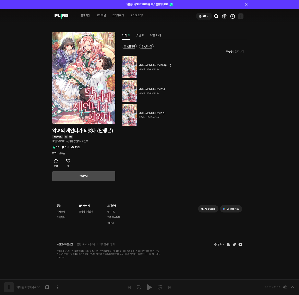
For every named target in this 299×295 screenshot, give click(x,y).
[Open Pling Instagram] (228, 244)
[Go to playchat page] (61, 16)
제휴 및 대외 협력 (106, 244)
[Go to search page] (216, 16)
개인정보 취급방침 (65, 244)
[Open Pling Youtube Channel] (240, 244)
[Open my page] (241, 16)
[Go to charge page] (232, 16)
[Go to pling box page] (224, 16)
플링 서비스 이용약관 (86, 244)
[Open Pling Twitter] (234, 244)
